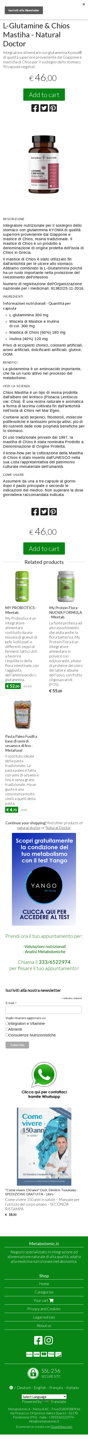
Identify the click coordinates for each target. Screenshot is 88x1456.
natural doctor (29, 827)
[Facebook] (38, 1342)
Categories (44, 1292)
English (40, 1387)
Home (44, 1283)
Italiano (72, 1387)
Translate (58, 1401)
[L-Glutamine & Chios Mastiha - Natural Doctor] (44, 160)
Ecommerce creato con (44, 1426)
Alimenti (15, 1029)
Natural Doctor (58, 827)
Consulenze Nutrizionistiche (32, 1035)
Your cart (41, 1300)
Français (56, 1387)
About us (44, 1325)
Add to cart (44, 94)
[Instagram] (48, 1342)
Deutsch (24, 1387)
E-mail (11, 1003)
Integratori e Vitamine (26, 1023)
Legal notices (44, 1317)
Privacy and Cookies (44, 1308)
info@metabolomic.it (44, 1421)
